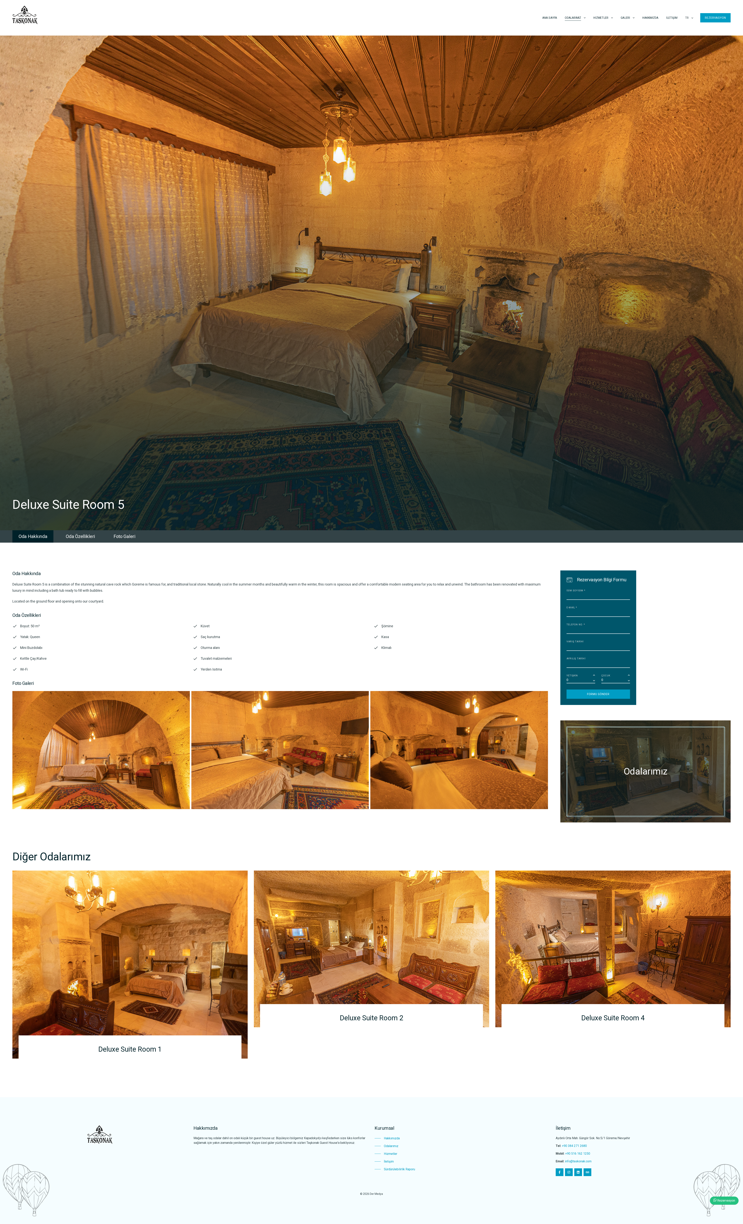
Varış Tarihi (575, 641)
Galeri (625, 17)
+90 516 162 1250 (577, 1153)
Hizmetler (600, 17)
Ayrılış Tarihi (576, 658)
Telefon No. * (576, 624)
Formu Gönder (598, 694)
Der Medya (376, 1193)
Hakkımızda (650, 17)
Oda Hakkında (33, 536)
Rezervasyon (715, 17)
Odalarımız (573, 17)
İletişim (671, 17)
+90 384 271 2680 (574, 1146)
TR (687, 17)
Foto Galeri (124, 536)
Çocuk (605, 675)
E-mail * (572, 607)
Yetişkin (572, 675)
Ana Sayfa (549, 17)
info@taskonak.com (578, 1161)
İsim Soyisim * (576, 590)
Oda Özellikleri (80, 536)
